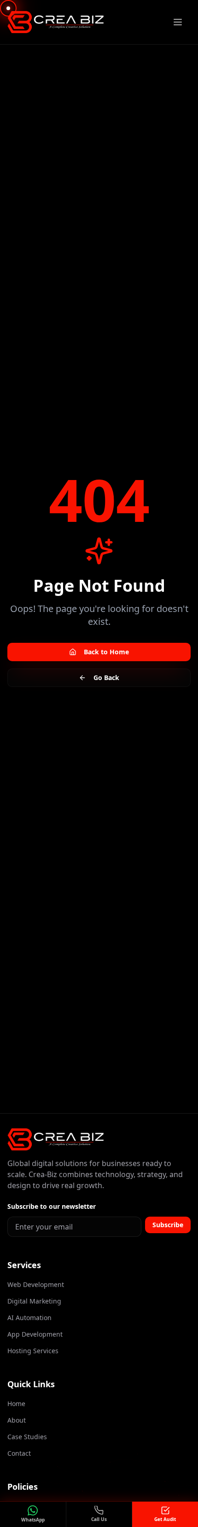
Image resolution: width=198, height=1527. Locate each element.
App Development (35, 1334)
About (16, 1420)
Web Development (35, 1284)
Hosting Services (32, 1350)
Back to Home (106, 651)
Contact (19, 1453)
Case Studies (27, 1436)
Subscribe (167, 1224)
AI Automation (29, 1317)
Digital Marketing (34, 1301)
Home (16, 1403)
